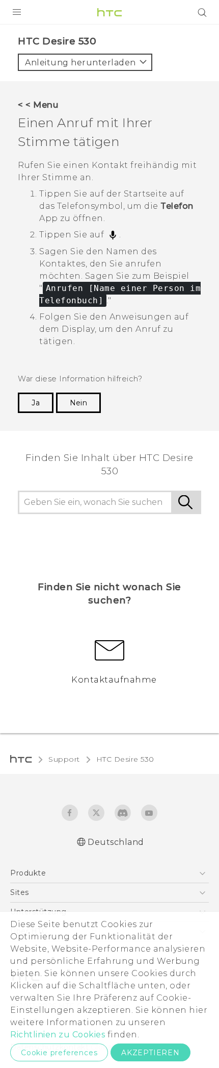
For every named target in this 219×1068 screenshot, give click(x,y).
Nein (78, 402)
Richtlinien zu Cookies (57, 1034)
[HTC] (109, 12)
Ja (36, 402)
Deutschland (116, 842)
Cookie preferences (59, 1052)
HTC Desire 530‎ (125, 759)
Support (64, 759)
